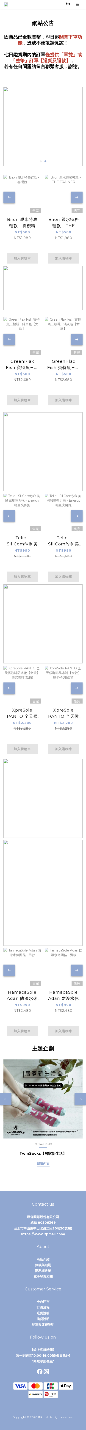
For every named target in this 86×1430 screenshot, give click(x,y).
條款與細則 (43, 1265)
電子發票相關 (43, 1276)
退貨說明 (43, 1313)
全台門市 (43, 1302)
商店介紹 (43, 1259)
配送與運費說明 (43, 1325)
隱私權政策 (43, 1271)
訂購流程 (43, 1307)
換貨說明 (43, 1319)
